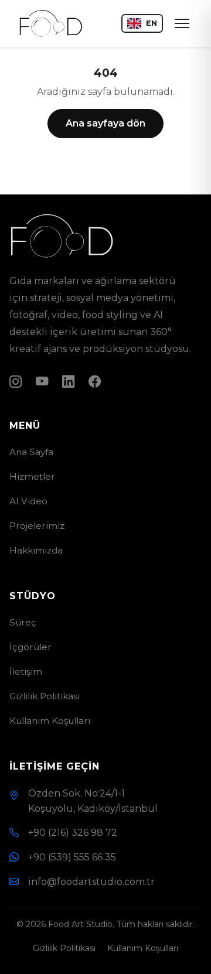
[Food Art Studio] (51, 23)
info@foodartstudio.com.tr (91, 881)
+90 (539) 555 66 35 (72, 857)
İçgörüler (30, 646)
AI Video (28, 501)
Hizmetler (32, 476)
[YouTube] (42, 381)
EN (151, 23)
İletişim (25, 671)
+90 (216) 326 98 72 (72, 832)
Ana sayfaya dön (105, 123)
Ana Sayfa (31, 451)
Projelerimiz (36, 525)
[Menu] (182, 23)
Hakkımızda (36, 550)
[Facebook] (95, 381)
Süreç (22, 622)
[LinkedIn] (68, 381)
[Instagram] (15, 381)
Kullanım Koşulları (49, 720)
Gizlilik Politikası (44, 696)
